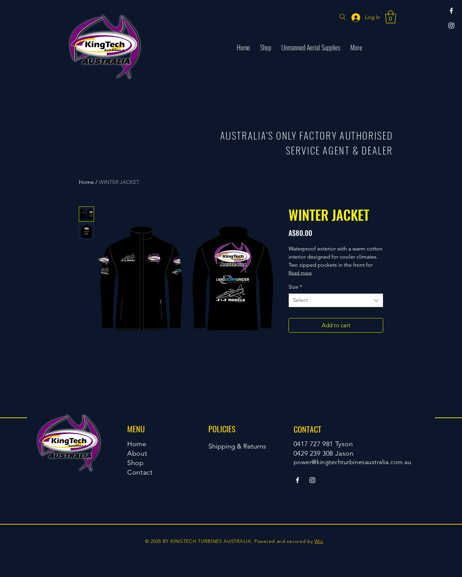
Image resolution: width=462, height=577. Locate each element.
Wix (319, 541)
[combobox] (335, 300)
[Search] (343, 17)
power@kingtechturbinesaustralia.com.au (353, 462)
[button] (390, 16)
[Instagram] (451, 25)
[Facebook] (451, 11)
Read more (300, 273)
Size (295, 287)
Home (86, 182)
